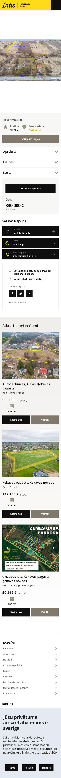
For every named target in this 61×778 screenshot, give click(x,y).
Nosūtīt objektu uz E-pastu (27, 278)
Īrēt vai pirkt (9, 693)
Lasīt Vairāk (49, 752)
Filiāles (6, 670)
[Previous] (4, 59)
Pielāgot (46, 767)
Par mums (8, 648)
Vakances (8, 676)
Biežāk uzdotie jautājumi (15, 687)
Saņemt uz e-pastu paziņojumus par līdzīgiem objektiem (32, 272)
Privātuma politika (12, 665)
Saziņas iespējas (30, 139)
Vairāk (45, 419)
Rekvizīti (7, 659)
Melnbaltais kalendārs (14, 682)
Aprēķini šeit (35, 129)
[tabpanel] (30, 60)
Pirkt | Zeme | (9, 487)
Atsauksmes (9, 653)
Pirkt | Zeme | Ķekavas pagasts (18, 585)
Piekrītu (11, 767)
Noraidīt (29, 767)
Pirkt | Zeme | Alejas (13, 392)
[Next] (57, 60)
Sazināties (16, 419)
